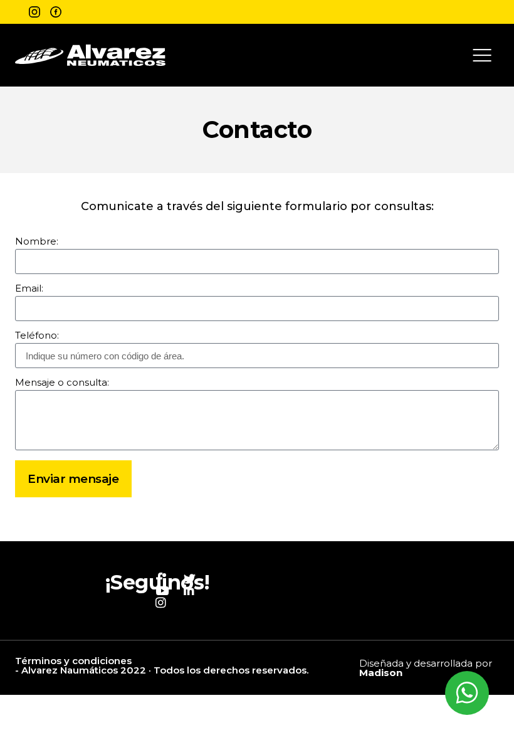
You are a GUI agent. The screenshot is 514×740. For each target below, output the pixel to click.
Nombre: (36, 241)
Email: (29, 288)
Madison (380, 673)
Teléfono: (37, 335)
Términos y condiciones (73, 661)
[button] (482, 55)
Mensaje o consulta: (62, 383)
